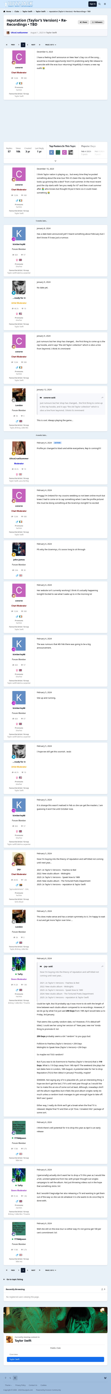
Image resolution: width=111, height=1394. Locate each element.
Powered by (48, 1390)
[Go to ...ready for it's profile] (70, 152)
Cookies (44, 1385)
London (19, 405)
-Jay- (19, 869)
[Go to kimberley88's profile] (51, 152)
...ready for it (19, 298)
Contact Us (33, 1385)
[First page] (6, 45)
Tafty (20, 974)
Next (33, 45)
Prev (13, 45)
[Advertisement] (55, 121)
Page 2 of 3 (50, 45)
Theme (8, 1385)
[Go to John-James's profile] (19, 549)
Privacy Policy (20, 1385)
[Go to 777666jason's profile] (58, 152)
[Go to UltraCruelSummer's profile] (8, 32)
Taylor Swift (51, 32)
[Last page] (39, 45)
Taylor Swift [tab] (14, 1359)
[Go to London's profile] (19, 395)
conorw (19, 67)
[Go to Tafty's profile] (19, 963)
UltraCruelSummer (19, 458)
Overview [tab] (13, 1354)
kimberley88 (19, 244)
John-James (19, 559)
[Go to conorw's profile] (19, 57)
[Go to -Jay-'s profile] (19, 858)
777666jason (20, 1138)
